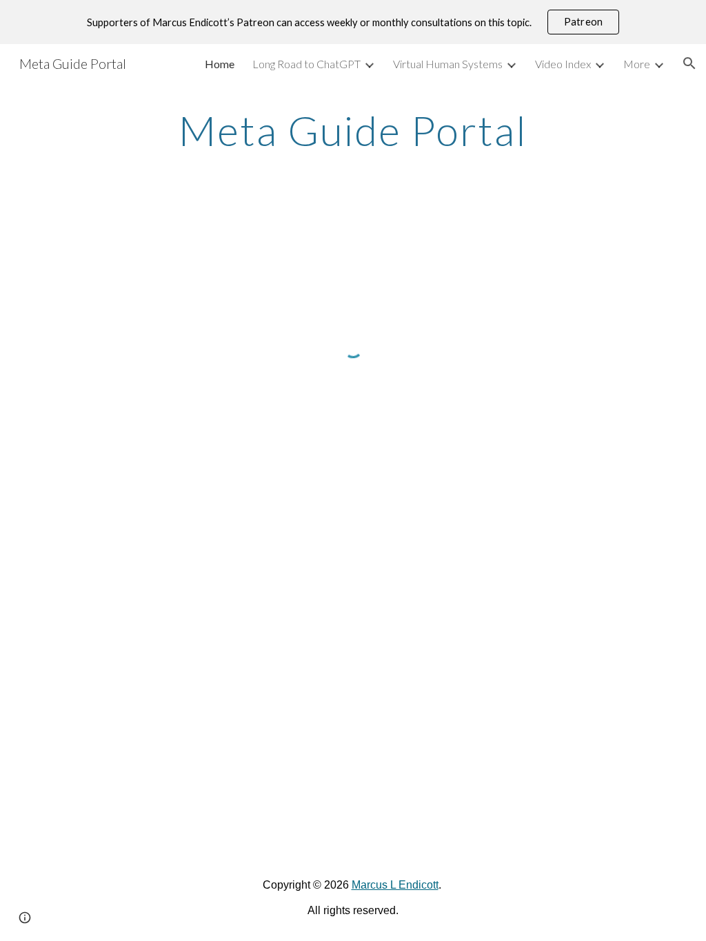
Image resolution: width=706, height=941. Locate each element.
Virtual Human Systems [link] (448, 63)
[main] (353, 130)
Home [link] (219, 63)
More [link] (636, 63)
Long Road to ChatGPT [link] (306, 63)
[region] (353, 22)
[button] (689, 63)
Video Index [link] (563, 63)
